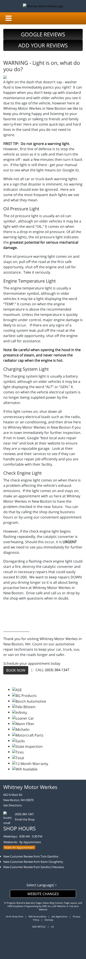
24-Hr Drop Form (14, 916)
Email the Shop (25, 819)
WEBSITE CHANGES (43, 893)
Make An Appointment (19, 848)
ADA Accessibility (37, 916)
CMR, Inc (46, 906)
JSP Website (59, 906)
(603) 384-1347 (57, 670)
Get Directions (12, 805)
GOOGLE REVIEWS (43, 34)
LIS (52, 926)
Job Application (59, 916)
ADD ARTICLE (39, 926)
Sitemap (49, 919)
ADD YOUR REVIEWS (43, 45)
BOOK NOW (15, 670)
